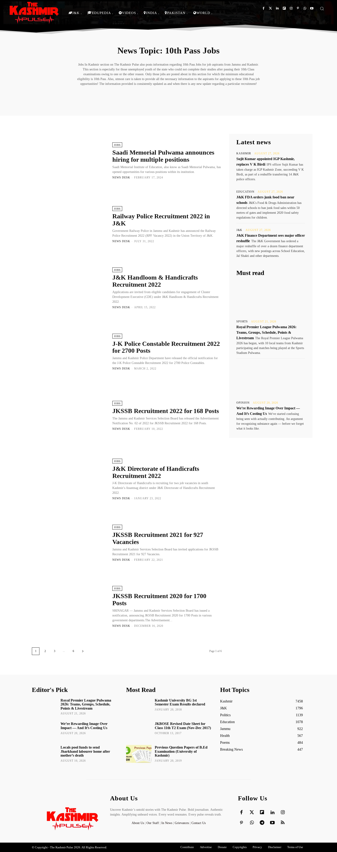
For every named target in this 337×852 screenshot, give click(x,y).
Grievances (182, 823)
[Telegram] (262, 823)
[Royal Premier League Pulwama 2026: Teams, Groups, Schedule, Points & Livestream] (270, 298)
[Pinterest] (298, 8)
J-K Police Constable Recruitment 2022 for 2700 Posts (166, 347)
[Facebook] (264, 8)
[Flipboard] (284, 8)
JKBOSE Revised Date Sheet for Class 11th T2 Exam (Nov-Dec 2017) (183, 726)
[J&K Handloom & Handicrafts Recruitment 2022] (70, 288)
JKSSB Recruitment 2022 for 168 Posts (165, 410)
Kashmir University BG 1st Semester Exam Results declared (180, 702)
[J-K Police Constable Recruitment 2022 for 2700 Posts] (70, 351)
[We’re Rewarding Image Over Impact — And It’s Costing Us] (270, 379)
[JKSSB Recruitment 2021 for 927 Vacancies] (70, 542)
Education (245, 191)
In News (166, 823)
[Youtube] (312, 8)
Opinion (243, 402)
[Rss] (282, 823)
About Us (138, 823)
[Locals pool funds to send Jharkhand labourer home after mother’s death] (44, 754)
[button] (322, 8)
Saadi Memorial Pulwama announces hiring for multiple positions (163, 156)
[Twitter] (270, 8)
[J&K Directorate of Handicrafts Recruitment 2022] (70, 479)
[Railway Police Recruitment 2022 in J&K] (70, 224)
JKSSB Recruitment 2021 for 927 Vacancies (157, 538)
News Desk (121, 177)
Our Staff (152, 823)
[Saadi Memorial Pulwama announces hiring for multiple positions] (70, 160)
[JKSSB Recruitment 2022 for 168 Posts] (70, 415)
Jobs (117, 145)
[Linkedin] (277, 8)
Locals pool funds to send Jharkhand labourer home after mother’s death (85, 751)
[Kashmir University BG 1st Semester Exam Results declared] (139, 707)
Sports (242, 321)
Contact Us (198, 823)
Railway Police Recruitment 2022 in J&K (161, 220)
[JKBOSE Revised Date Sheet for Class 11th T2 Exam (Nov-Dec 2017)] (139, 730)
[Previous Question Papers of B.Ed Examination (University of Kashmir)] (139, 754)
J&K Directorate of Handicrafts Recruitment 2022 (155, 472)
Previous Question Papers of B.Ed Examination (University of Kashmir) (181, 751)
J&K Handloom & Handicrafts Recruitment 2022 (155, 281)
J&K (239, 230)
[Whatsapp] (305, 8)
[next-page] (83, 651)
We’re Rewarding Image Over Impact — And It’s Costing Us (84, 726)
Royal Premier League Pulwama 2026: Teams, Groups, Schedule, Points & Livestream (266, 332)
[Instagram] (291, 8)
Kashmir (243, 153)
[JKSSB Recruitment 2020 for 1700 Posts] (70, 606)
